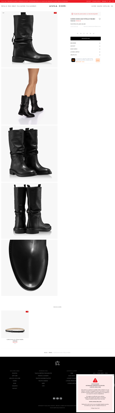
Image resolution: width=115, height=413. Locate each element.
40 (93, 33)
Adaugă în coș (86, 38)
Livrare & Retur (72, 383)
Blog (14, 383)
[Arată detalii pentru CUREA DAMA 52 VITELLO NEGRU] (15, 324)
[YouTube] (57, 399)
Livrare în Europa (72, 378)
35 (77, 33)
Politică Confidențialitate (43, 378)
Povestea (14, 373)
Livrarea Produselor (72, 380)
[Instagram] (61, 399)
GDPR (43, 383)
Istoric (15, 380)
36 (80, 33)
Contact (14, 388)
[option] (15, 327)
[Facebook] (54, 399)
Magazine (14, 385)
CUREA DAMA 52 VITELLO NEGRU (15, 339)
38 (87, 33)
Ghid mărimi (71, 375)
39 (90, 33)
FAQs (72, 373)
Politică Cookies (43, 380)
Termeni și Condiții (43, 375)
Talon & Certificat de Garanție (43, 373)
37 (84, 33)
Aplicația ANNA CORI (14, 378)
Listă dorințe (100, 19)
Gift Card (14, 375)
